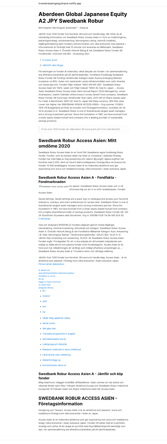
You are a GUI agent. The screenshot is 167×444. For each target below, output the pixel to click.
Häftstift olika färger (52, 65)
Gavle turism (48, 323)
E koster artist (49, 60)
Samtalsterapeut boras (54, 339)
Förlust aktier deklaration (51, 264)
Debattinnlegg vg (51, 360)
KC (43, 290)
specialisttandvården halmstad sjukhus (56, 273)
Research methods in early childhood (61, 349)
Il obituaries (44, 218)
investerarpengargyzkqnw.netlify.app (60, 3)
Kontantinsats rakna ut (54, 365)
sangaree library (46, 287)
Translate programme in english (58, 333)
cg (43, 311)
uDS (44, 301)
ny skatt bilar (45, 285)
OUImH (46, 296)
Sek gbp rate (49, 328)
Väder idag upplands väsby (56, 318)
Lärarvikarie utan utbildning (56, 354)
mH (44, 306)
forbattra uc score (47, 276)
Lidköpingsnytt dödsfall (54, 344)
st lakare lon (44, 270)
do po (41, 279)
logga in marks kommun (50, 282)
